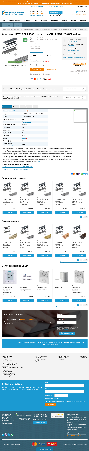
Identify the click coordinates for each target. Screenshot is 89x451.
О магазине (6, 357)
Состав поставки (35, 48)
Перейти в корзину (81, 14)
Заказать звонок (55, 12)
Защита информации (9, 373)
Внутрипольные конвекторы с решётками (73, 262)
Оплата (35, 107)
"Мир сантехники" (7, 356)
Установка (27, 20)
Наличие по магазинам (36, 52)
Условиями (66, 329)
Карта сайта (84, 357)
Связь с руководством (8, 423)
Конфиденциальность (9, 374)
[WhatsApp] (82, 174)
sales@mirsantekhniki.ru (36, 15)
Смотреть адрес (72, 41)
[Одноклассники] (74, 174)
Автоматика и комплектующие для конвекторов (71, 306)
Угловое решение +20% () (42, 61)
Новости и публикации (9, 376)
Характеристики (35, 46)
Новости (64, 20)
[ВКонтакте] (72, 174)
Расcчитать (71, 45)
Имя (46, 382)
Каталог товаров (7, 360)
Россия (24, 138)
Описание (16, 107)
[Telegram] (86, 174)
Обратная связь (63, 357)
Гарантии (5, 369)
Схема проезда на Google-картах (76, 420)
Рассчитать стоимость (74, 50)
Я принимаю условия (66, 401)
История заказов (41, 359)
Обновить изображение (52, 398)
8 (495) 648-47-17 (36, 11)
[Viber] (79, 174)
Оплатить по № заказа (36, 6)
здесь (38, 161)
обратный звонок (27, 319)
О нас (3, 20)
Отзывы (73, 20)
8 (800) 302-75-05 (36, 13)
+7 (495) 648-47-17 (40, 414)
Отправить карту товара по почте (78, 71)
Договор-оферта (7, 371)
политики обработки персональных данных (72, 401)
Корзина (38, 357)
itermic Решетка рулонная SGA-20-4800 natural (17, 169)
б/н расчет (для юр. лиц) (37, 65)
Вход (78, 6)
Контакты (83, 20)
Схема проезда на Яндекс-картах (76, 419)
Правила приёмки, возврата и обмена (13, 367)
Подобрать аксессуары (72, 97)
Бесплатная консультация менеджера (74, 57)
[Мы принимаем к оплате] (41, 79)
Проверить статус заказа (56, 6)
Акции (35, 20)
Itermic (41, 43)
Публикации (54, 20)
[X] (77, 174)
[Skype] (84, 174)
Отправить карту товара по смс (78, 73)
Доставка (29, 107)
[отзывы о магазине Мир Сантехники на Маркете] (80, 66)
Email (47, 389)
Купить (38, 69)
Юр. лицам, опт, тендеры (10, 363)
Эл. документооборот (9, 364)
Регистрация (84, 6)
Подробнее (9, 212)
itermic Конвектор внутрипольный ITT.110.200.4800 (18, 167)
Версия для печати (82, 70)
